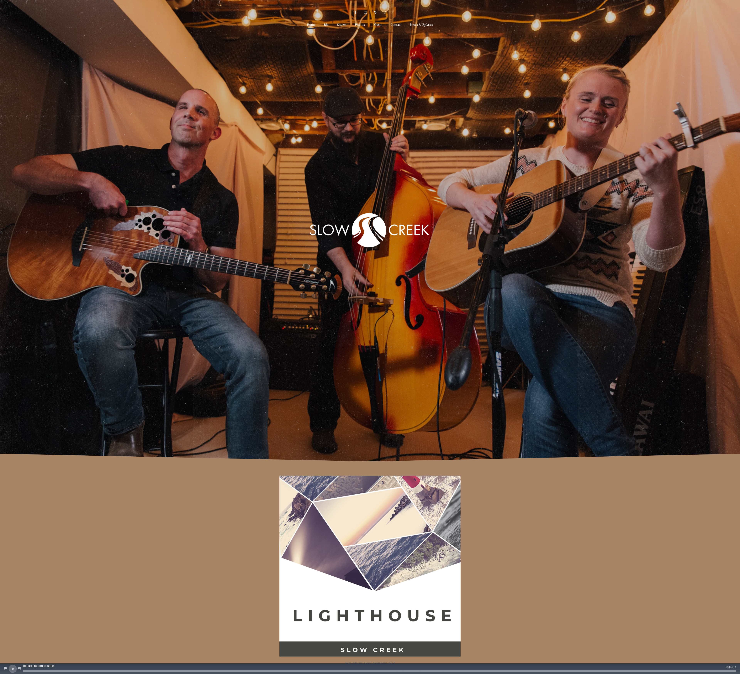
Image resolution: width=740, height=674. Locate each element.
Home (311, 25)
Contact (396, 25)
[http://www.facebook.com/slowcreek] (355, 12)
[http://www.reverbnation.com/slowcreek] (385, 12)
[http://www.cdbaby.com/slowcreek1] (375, 12)
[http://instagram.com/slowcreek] (365, 12)
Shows (341, 25)
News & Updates (421, 25)
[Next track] (19, 668)
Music (377, 25)
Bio (326, 25)
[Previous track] (5, 668)
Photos (360, 25)
